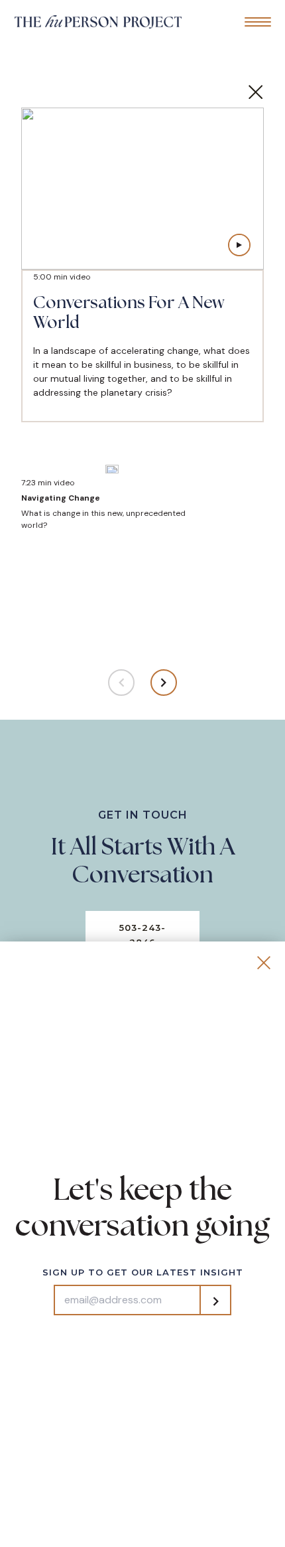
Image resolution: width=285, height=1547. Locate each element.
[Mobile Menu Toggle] (258, 22)
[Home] (98, 21)
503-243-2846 (142, 934)
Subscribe (215, 1301)
